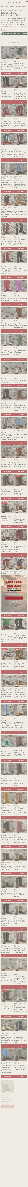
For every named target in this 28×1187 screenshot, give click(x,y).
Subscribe (14, 598)
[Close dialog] (25, 576)
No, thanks (14, 601)
